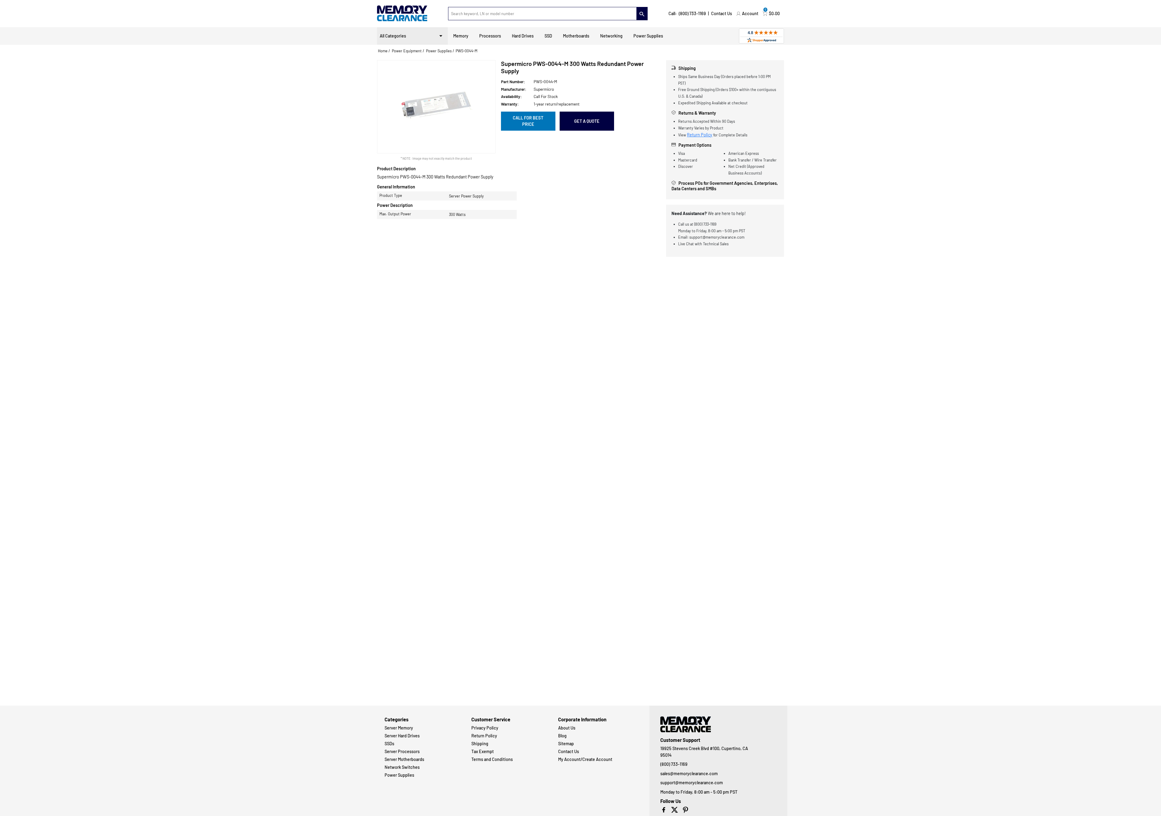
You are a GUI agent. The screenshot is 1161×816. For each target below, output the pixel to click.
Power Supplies (648, 35)
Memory (460, 35)
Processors (490, 35)
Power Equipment (407, 50)
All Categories (393, 35)
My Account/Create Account (585, 759)
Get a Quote (587, 121)
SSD (548, 35)
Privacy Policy (484, 727)
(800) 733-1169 (692, 13)
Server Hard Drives (402, 735)
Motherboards (576, 35)
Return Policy (699, 134)
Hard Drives (523, 35)
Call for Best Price (528, 121)
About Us (566, 727)
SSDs (389, 743)
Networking (611, 35)
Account (750, 13)
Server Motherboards (404, 759)
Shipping (479, 743)
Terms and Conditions (492, 759)
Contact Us (721, 13)
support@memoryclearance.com (691, 782)
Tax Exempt (482, 751)
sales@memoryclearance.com (689, 773)
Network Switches (402, 767)
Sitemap (566, 743)
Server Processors (402, 751)
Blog (562, 735)
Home (383, 50)
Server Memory (399, 727)
